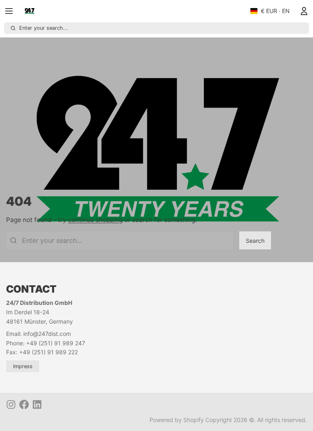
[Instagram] (11, 404)
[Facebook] (24, 404)
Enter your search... (43, 28)
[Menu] (12, 11)
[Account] (302, 11)
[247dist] (29, 11)
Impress (23, 366)
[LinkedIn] (37, 404)
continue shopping (95, 220)
